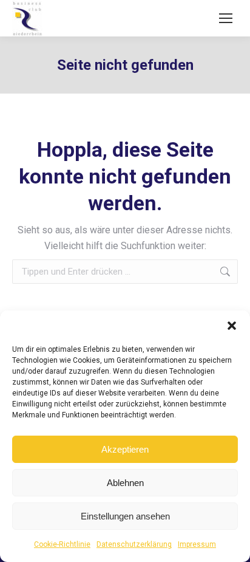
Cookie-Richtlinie (62, 544)
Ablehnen (125, 483)
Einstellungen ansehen (125, 516)
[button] (232, 326)
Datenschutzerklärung (134, 544)
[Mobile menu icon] (226, 18)
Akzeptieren (125, 449)
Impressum (197, 544)
